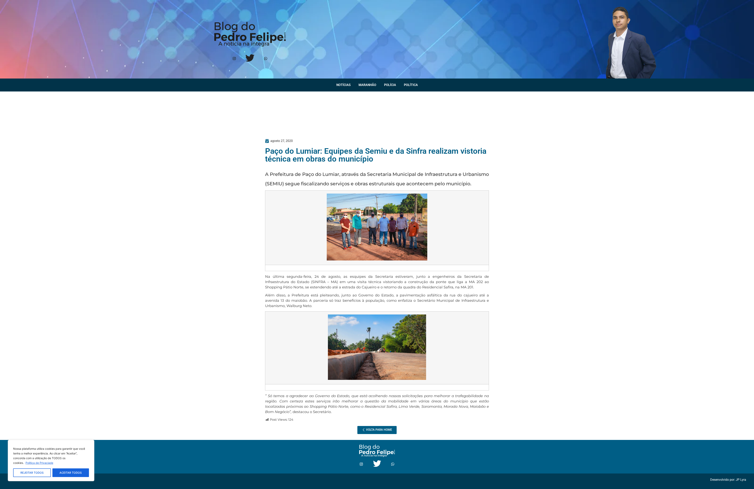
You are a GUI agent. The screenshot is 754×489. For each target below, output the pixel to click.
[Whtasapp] (265, 58)
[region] (51, 460)
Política (411, 85)
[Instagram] (234, 58)
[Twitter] (249, 58)
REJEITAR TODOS (32, 472)
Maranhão (367, 85)
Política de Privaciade (39, 462)
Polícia (390, 85)
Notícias (343, 85)
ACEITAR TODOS (70, 472)
